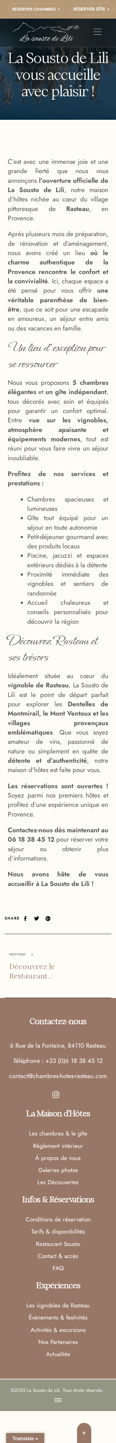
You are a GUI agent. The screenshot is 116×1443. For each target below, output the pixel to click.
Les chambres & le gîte (58, 1133)
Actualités (58, 1354)
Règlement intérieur (58, 1146)
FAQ (58, 1268)
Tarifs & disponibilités (58, 1231)
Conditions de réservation (58, 1219)
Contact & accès (58, 1256)
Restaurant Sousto (58, 1244)
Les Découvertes (58, 1182)
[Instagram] (56, 1095)
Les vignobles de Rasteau (58, 1305)
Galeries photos (58, 1170)
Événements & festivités (58, 1317)
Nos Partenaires (58, 1342)
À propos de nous (58, 1158)
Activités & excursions (58, 1330)
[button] (58, 1400)
